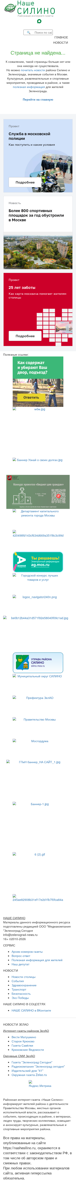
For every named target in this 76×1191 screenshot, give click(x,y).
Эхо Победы (20, 998)
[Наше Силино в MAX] (40, 20)
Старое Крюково (23, 1041)
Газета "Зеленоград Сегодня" (32, 1062)
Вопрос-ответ (21, 956)
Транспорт (19, 989)
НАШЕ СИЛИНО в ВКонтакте (31, 1010)
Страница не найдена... (38, 52)
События (18, 981)
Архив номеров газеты (27, 951)
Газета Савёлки (22, 1045)
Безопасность (21, 993)
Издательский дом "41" (27, 1070)
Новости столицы (23, 977)
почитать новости (33, 70)
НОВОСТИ (62, 42)
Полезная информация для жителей (37, 960)
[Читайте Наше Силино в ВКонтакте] (47, 20)
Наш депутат (20, 964)
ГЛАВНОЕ (62, 37)
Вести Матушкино (24, 1037)
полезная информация (29, 87)
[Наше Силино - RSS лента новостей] (44, 26)
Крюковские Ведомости (28, 1049)
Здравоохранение (24, 985)
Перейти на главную (38, 99)
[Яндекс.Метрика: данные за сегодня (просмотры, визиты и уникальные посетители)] (40, 1084)
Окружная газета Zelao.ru (29, 1075)
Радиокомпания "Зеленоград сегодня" (38, 1066)
